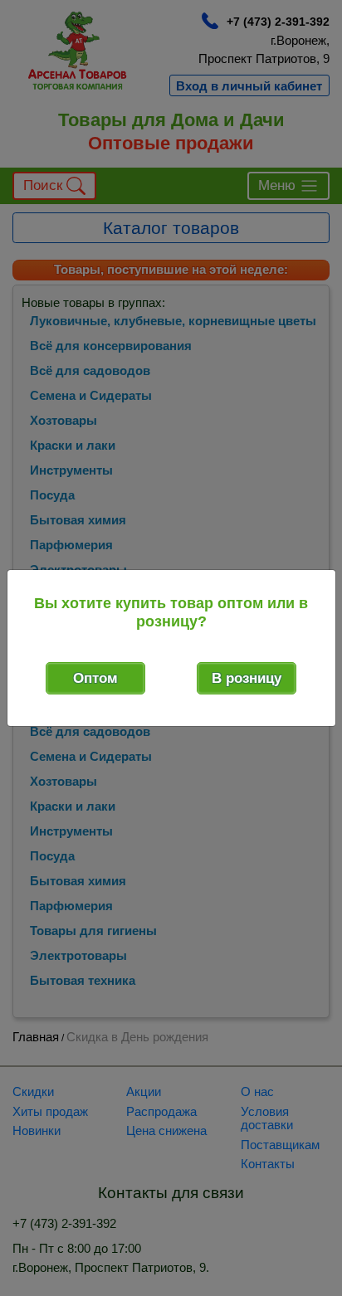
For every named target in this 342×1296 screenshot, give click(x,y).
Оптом (95, 678)
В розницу (246, 678)
